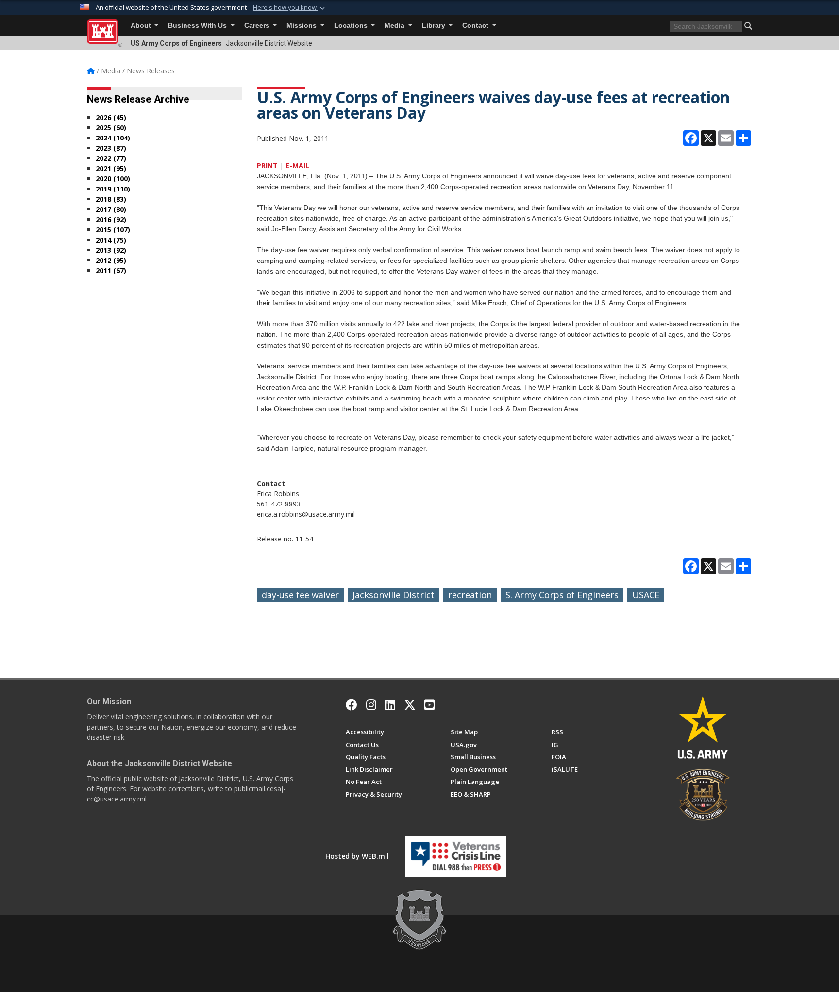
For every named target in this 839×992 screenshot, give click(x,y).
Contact (476, 25)
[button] (290, 8)
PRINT (267, 165)
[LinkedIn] (390, 705)
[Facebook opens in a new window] (351, 705)
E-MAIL (297, 165)
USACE (645, 595)
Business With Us (198, 25)
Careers (257, 25)
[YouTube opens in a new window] (429, 705)
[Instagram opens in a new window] (371, 705)
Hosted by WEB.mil (357, 856)
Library (434, 25)
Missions (302, 25)
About (142, 25)
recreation (470, 595)
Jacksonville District (393, 595)
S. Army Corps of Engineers (562, 595)
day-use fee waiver (300, 595)
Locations (351, 25)
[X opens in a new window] (410, 705)
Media (395, 25)
